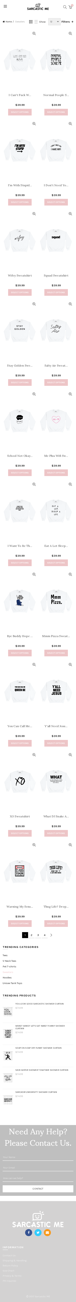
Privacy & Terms (12, 1275)
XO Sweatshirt (20, 816)
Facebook (28, 1232)
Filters (66, 21)
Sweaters (8, 972)
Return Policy (10, 1265)
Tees (5, 955)
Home (9, 21)
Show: (42, 21)
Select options (20, 112)
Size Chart (8, 1270)
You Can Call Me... (19, 726)
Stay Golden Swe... (20, 365)
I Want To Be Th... (20, 546)
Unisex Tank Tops (12, 983)
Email (47, 1232)
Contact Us (9, 1255)
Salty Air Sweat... (56, 365)
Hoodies (7, 977)
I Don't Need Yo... (56, 185)
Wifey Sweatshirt (20, 275)
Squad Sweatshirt (56, 275)
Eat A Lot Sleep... (56, 546)
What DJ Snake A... (56, 816)
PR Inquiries (9, 1280)
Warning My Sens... (20, 906)
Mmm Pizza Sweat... (56, 636)
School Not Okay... (20, 455)
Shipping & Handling (15, 1260)
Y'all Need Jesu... (56, 726)
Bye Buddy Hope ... (20, 636)
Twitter (38, 1232)
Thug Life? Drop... (56, 906)
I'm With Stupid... (20, 185)
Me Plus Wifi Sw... (56, 455)
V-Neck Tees (9, 960)
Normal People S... (56, 95)
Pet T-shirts (9, 966)
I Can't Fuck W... (20, 95)
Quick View (34, 33)
